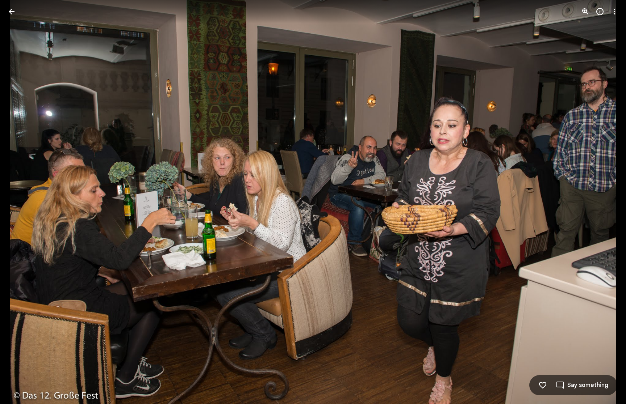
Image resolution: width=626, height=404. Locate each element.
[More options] (614, 11)
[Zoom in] (585, 11)
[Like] (542, 385)
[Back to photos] (11, 11)
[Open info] (600, 11)
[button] (20, 202)
